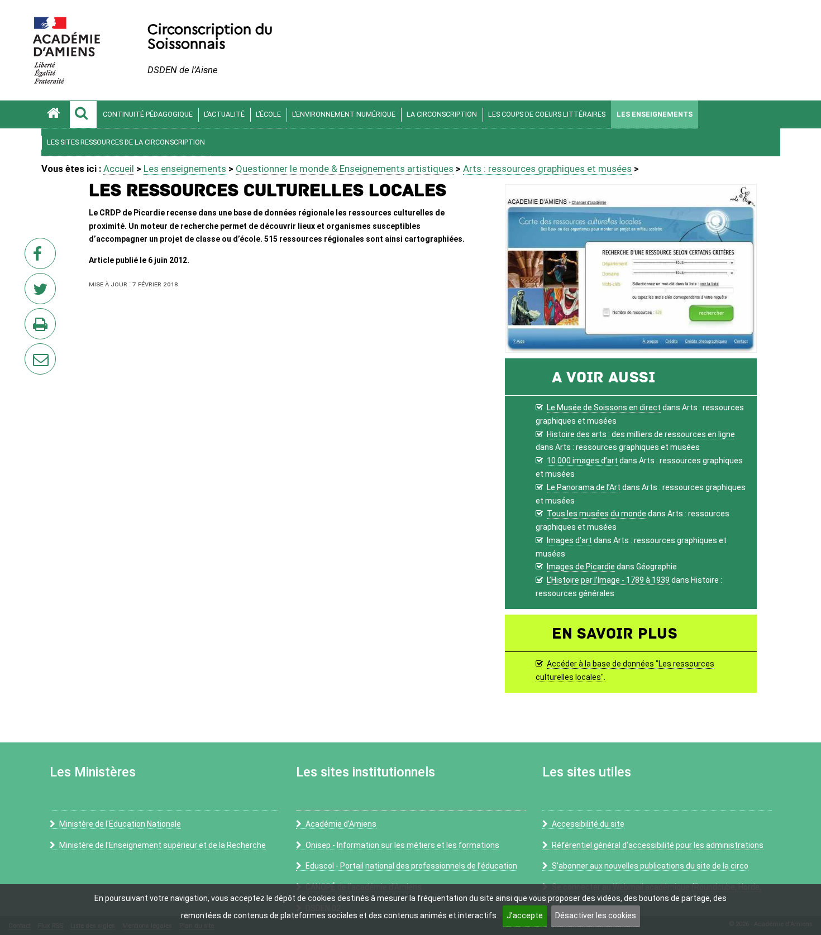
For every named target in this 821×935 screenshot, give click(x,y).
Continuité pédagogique (148, 114)
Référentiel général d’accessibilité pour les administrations (657, 845)
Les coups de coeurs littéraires (546, 114)
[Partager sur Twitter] (42, 291)
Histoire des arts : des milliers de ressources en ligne (641, 434)
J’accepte (525, 915)
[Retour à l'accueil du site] (55, 114)
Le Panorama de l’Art (583, 487)
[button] (83, 114)
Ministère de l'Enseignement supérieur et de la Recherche (162, 845)
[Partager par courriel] (33, 351)
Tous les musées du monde (596, 513)
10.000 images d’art (582, 460)
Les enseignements (655, 114)
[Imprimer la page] (42, 327)
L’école (268, 114)
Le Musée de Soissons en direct (604, 407)
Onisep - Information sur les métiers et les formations (402, 845)
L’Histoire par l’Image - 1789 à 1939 (608, 580)
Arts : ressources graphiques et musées (547, 168)
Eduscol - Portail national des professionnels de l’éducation (411, 865)
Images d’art (569, 540)
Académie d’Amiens (341, 823)
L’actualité (224, 114)
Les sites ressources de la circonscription (126, 142)
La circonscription (442, 114)
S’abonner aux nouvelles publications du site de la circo (650, 865)
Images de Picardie (581, 566)
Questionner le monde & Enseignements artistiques (345, 168)
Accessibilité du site (588, 823)
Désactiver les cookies (595, 915)
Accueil (118, 168)
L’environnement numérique (343, 114)
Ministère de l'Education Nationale (120, 823)
